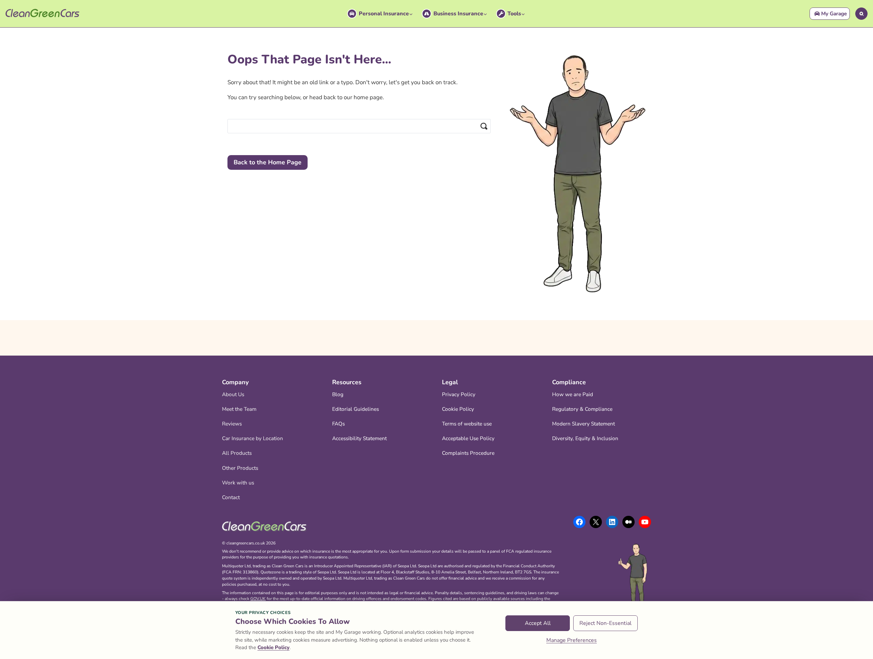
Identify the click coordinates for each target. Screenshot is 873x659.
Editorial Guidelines (355, 409)
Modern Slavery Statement (583, 423)
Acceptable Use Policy (468, 438)
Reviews (232, 423)
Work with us (238, 482)
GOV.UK (258, 598)
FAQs (338, 423)
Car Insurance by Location (252, 438)
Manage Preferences (571, 640)
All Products (237, 452)
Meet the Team (239, 409)
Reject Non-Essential (605, 623)
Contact (231, 497)
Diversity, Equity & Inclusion (585, 438)
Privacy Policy (458, 394)
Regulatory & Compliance (582, 409)
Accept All (538, 623)
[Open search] (861, 14)
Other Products (240, 467)
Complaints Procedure (468, 452)
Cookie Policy (458, 409)
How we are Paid (572, 394)
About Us (233, 394)
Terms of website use (467, 423)
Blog (337, 394)
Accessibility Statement (359, 438)
